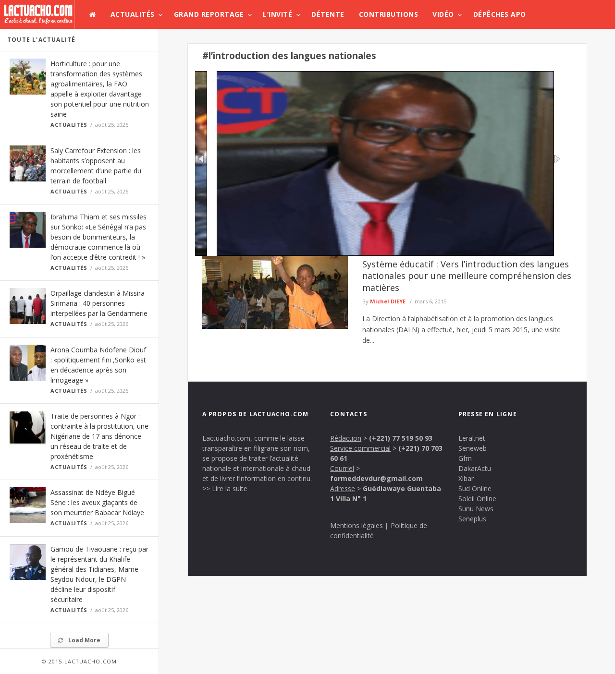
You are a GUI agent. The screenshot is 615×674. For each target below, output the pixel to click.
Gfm (465, 458)
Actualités (133, 14)
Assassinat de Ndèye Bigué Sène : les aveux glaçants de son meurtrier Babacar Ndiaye (97, 502)
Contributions (388, 14)
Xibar (466, 478)
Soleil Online (477, 498)
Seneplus (472, 518)
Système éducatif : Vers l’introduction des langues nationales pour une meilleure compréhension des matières (466, 275)
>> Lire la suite (224, 488)
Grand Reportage (209, 14)
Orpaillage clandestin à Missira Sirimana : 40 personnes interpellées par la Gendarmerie (99, 303)
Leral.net (471, 438)
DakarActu (474, 468)
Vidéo (443, 14)
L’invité (277, 14)
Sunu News (475, 508)
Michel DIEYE (388, 301)
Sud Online (475, 488)
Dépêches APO (499, 14)
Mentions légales (356, 525)
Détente (327, 14)
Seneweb (472, 448)
